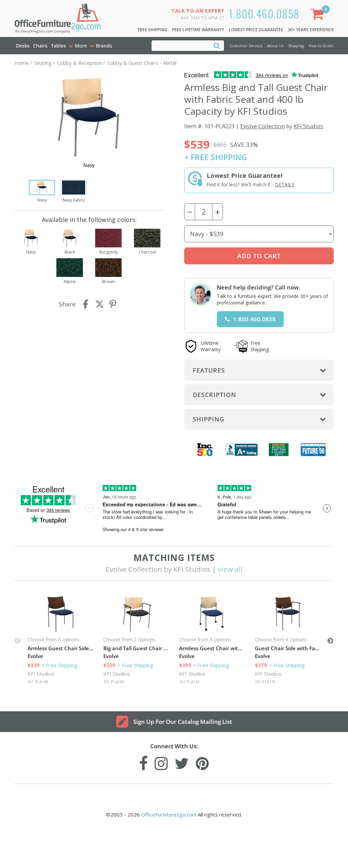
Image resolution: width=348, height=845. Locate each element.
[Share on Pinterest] (113, 304)
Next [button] (330, 641)
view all (230, 569)
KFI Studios (308, 126)
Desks (23, 45)
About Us (275, 45)
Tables (58, 45)
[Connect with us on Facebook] (143, 761)
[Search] (217, 45)
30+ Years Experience (311, 30)
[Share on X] (99, 304)
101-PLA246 (113, 681)
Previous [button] (17, 641)
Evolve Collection (262, 126)
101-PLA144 (38, 681)
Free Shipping (152, 30)
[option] (42, 192)
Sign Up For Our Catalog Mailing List (182, 722)
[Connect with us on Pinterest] (202, 761)
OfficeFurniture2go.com (168, 814)
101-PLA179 (265, 681)
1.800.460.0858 (264, 13)
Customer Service (246, 45)
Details (284, 184)
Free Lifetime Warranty (198, 30)
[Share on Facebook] (86, 304)
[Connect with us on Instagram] (161, 761)
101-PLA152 (189, 681)
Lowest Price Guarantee (256, 30)
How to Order (321, 45)
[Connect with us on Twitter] (182, 761)
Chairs (40, 45)
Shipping (296, 45)
